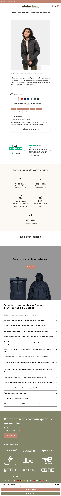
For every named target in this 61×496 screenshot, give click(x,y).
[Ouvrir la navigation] (3, 6)
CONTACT (3, 1)
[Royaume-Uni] (43, 481)
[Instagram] (13, 476)
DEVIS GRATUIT (11, 435)
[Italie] (27, 481)
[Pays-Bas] (37, 481)
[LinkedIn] (17, 476)
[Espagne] (24, 481)
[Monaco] (34, 481)
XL (39, 109)
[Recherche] (53, 6)
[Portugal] (40, 481)
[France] (15, 481)
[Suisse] (46, 481)
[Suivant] (48, 67)
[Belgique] (21, 481)
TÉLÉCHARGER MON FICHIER (30, 129)
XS (13, 109)
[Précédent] (43, 67)
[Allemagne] (18, 481)
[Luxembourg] (30, 481)
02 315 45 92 (12, 1)
